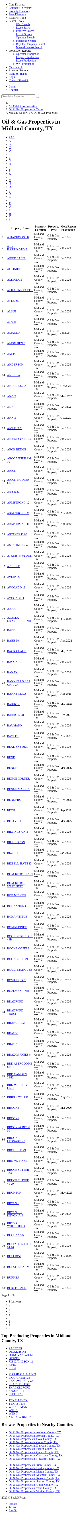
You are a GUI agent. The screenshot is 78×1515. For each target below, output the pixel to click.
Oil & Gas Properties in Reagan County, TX (34, 1478)
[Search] (37, 97)
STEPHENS (16, 1394)
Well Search (23, 24)
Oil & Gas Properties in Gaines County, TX (34, 1452)
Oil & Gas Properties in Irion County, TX (32, 1464)
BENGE (12, 767)
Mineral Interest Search (29, 47)
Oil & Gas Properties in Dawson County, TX (34, 1445)
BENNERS (14, 799)
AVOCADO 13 (16, 587)
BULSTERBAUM (18, 1266)
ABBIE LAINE (16, 258)
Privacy (13, 1503)
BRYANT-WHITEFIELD (16, 1224)
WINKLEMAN (18, 1406)
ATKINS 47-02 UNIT (20, 555)
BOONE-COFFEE (18, 948)
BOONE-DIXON (17, 959)
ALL (12, 137)
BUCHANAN (15, 1235)
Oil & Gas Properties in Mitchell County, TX (34, 1474)
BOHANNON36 (17, 905)
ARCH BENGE (16, 449)
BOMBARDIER (17, 927)
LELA (12, 1368)
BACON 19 (14, 661)
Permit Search (24, 34)
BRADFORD (15, 1001)
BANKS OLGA (16, 693)
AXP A (11, 608)
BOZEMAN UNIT (18, 990)
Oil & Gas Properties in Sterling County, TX (34, 1481)
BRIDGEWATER (17, 1097)
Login (12, 86)
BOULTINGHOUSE (19, 969)
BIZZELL (13, 852)
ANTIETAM (14, 428)
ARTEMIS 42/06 (17, 534)
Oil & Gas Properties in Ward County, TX (33, 1488)
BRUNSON (14, 1192)
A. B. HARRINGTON (17, 248)
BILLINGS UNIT (17, 831)
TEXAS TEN (17, 1403)
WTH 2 (13, 1410)
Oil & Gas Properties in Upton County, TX (33, 1484)
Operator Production (27, 53)
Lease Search (23, 27)
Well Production (25, 63)
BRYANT (13, 1203)
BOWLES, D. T (16, 980)
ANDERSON (15, 364)
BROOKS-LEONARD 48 (16, 1139)
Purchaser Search (26, 40)
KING (12, 1364)
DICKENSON (17, 1351)
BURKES (13, 1277)
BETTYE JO (14, 821)
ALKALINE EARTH (20, 290)
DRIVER (14, 1358)
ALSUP (12, 311)
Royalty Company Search (31, 44)
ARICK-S (13, 491)
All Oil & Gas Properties (23, 106)
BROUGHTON (16, 1150)
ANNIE (11, 407)
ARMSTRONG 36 (18, 513)
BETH (11, 810)
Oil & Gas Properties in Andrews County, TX (35, 1432)
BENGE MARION (18, 789)
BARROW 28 (15, 714)
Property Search (25, 30)
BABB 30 (13, 640)
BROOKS (13, 1107)
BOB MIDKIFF (16, 895)
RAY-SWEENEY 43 (21, 1380)
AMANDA (13, 332)
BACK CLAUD (16, 651)
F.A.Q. (13, 1510)
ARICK (11, 470)
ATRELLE (13, 566)
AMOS (11, 353)
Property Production (27, 57)
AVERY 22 (13, 576)
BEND (11, 757)
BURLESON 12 (16, 1288)
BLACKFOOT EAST (20, 874)
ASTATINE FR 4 (17, 545)
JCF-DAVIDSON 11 (21, 1361)
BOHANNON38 (17, 916)
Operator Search (25, 37)
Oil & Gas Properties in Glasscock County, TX (36, 1455)
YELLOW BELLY (20, 1416)
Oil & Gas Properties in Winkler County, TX (34, 1491)
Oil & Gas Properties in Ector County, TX (33, 1448)
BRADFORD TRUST (15, 1012)
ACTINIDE (14, 269)
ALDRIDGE (14, 279)
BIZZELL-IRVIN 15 (19, 863)
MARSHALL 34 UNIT (22, 1374)
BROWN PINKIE (17, 1160)
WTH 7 (13, 1413)
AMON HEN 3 (16, 343)
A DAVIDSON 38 (18, 237)
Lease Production (26, 60)
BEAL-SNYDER (17, 746)
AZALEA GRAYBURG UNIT (19, 619)
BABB (11, 629)
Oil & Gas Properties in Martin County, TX (33, 1471)
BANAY (12, 672)
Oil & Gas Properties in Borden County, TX (34, 1435)
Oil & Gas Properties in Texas (26, 109)
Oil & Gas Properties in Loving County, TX (34, 1468)
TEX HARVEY (18, 1400)
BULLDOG (14, 1256)
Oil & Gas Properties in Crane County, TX (33, 1442)
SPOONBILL (17, 1390)
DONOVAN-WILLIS (21, 1354)
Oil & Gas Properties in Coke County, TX (33, 1439)
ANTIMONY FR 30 (19, 438)
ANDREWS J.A (16, 385)
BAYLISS (13, 736)
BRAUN (12, 1033)
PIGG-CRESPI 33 (19, 1377)
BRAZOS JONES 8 (19, 1054)
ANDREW (13, 375)
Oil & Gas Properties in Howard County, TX (34, 1458)
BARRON (13, 704)
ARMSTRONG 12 (18, 502)
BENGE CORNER (18, 778)
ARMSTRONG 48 (18, 523)
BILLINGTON (16, 842)
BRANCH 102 (16, 1022)
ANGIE (11, 396)
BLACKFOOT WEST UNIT (16, 885)
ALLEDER (14, 300)
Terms (12, 1507)
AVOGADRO (15, 598)
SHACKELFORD (19, 1384)
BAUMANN (14, 725)
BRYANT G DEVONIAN (15, 1214)
